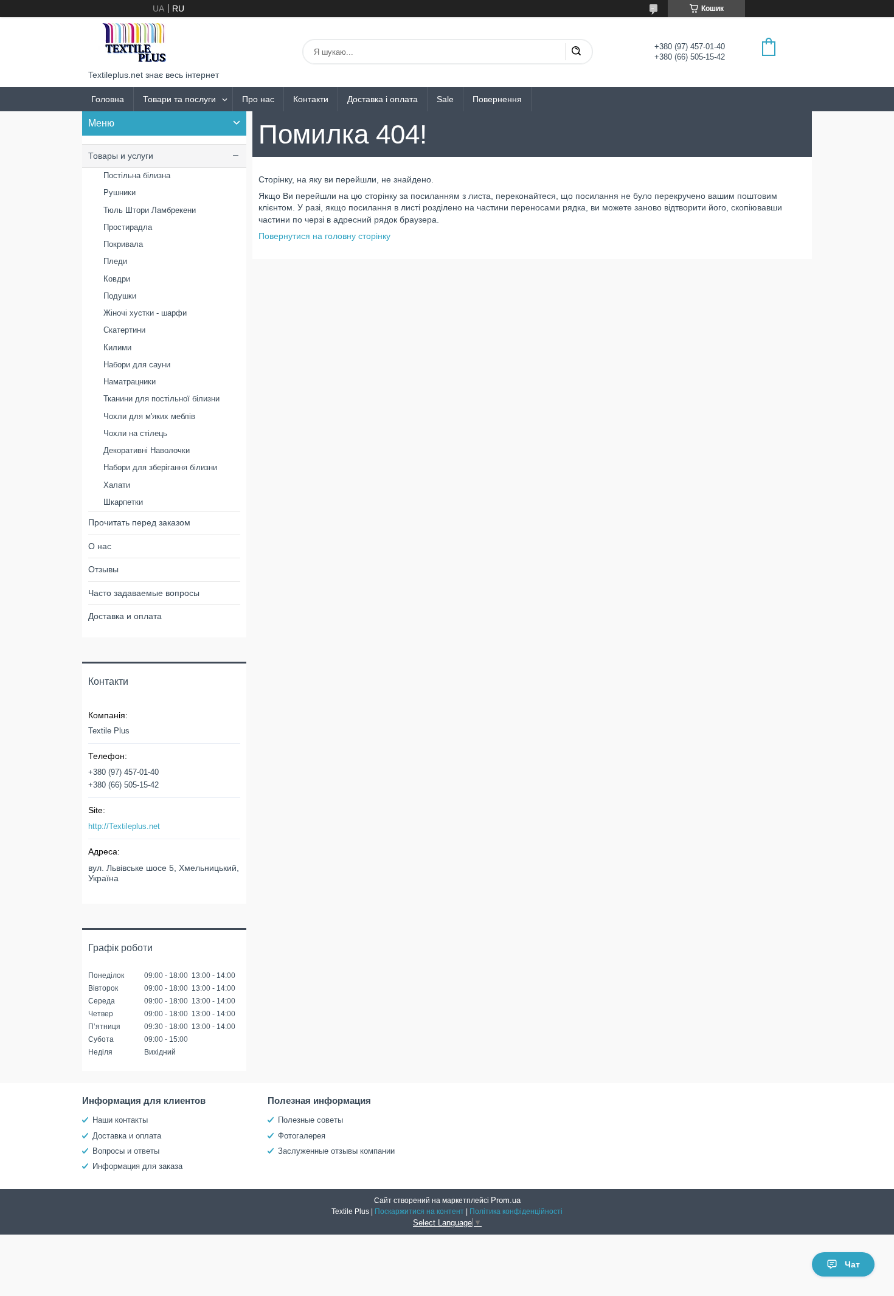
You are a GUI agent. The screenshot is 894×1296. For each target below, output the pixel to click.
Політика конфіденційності (516, 1211)
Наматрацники (129, 381)
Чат (852, 1264)
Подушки (119, 295)
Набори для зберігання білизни (160, 467)
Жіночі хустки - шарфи (145, 312)
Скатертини (124, 329)
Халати (116, 485)
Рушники (119, 192)
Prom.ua (506, 1200)
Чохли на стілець (135, 433)
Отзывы (103, 569)
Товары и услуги (120, 156)
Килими (117, 347)
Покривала (123, 244)
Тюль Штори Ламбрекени (149, 210)
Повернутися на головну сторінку (324, 236)
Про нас (258, 99)
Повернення (497, 99)
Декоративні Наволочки (146, 450)
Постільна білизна (136, 175)
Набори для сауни (136, 364)
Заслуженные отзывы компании (336, 1151)
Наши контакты (120, 1119)
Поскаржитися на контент (419, 1211)
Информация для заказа (137, 1166)
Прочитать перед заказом (139, 522)
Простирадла (127, 227)
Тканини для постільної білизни (161, 398)
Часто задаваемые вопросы (143, 593)
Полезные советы (310, 1119)
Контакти (310, 99)
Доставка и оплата (125, 616)
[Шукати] (576, 51)
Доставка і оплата (382, 99)
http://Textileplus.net (124, 826)
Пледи (115, 261)
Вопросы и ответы (125, 1151)
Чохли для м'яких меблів (149, 416)
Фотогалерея (301, 1135)
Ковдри (116, 278)
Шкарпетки (123, 502)
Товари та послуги (179, 99)
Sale (445, 99)
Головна (107, 99)
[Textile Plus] (133, 43)
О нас (99, 546)
